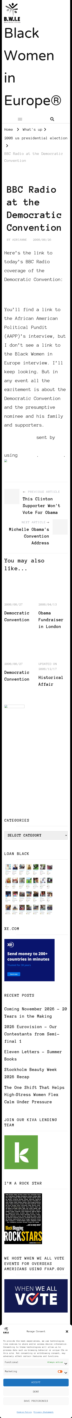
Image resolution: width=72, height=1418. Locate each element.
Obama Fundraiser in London (51, 620)
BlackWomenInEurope (28, 446)
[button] (67, 1331)
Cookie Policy (24, 1412)
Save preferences (36, 1401)
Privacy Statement (44, 1412)
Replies (54, 455)
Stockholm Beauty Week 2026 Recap (30, 1073)
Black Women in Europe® (33, 68)
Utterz (28, 455)
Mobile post (19, 437)
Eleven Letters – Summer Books (33, 1055)
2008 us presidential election (36, 175)
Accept (36, 1382)
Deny (36, 1391)
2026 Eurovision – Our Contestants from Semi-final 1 (32, 1033)
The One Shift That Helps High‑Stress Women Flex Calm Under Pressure (34, 1094)
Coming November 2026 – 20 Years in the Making (35, 1013)
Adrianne (19, 239)
